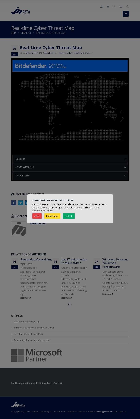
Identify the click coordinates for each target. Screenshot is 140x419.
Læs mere (47, 210)
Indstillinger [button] (52, 215)
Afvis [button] (37, 215)
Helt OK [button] (69, 215)
